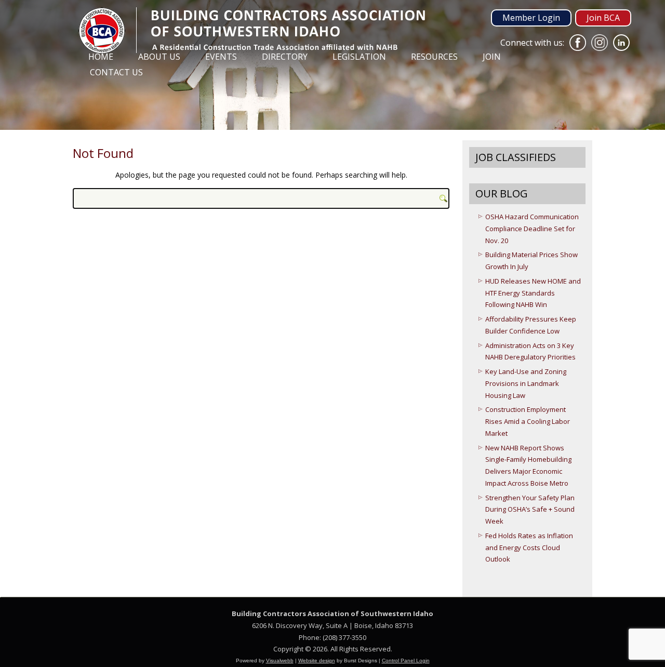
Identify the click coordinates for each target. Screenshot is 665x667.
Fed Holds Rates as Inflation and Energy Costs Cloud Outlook (529, 547)
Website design (316, 660)
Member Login (531, 17)
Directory (285, 56)
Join (492, 56)
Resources (434, 56)
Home (100, 56)
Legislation (359, 56)
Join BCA (603, 17)
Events (221, 56)
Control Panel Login (406, 660)
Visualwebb (280, 660)
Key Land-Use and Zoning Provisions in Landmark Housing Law (525, 383)
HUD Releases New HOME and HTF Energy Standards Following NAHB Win (533, 293)
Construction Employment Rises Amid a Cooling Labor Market (527, 421)
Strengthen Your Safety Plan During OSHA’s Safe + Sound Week (530, 509)
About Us (159, 56)
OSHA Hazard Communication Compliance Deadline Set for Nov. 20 (532, 228)
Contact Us (116, 72)
